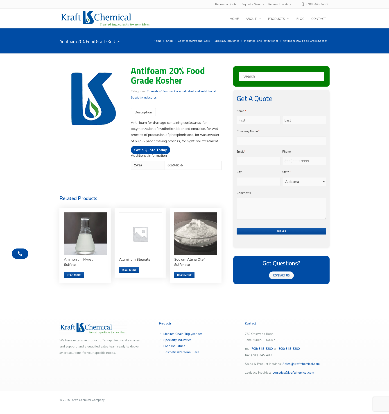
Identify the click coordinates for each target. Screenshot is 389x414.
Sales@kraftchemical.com (301, 364)
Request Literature (279, 4)
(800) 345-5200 (288, 349)
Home (234, 19)
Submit (281, 231)
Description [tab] (143, 112)
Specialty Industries (144, 98)
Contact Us (281, 275)
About (251, 19)
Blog (300, 19)
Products (276, 19)
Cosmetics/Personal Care (164, 91)
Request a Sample (252, 4)
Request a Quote (225, 4)
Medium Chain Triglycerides (183, 334)
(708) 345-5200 (317, 4)
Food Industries (174, 346)
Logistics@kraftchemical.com (293, 372)
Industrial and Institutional (199, 91)
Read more (74, 275)
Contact (318, 19)
